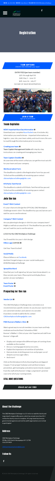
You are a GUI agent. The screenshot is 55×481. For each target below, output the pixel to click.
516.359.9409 (7, 442)
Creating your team (11, 146)
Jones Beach (24, 3)
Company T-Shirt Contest (13, 219)
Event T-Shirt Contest (12, 204)
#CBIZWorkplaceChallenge (43, 3)
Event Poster (9, 286)
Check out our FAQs (27, 387)
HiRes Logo (8, 243)
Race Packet (28, 132)
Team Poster (8, 283)
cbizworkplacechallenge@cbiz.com (17, 178)
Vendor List (8, 299)
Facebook (22, 257)
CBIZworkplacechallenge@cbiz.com (18, 316)
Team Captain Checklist (13, 158)
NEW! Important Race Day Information (18, 129)
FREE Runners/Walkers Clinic (15, 322)
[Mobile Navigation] (5, 13)
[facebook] (42, 10)
